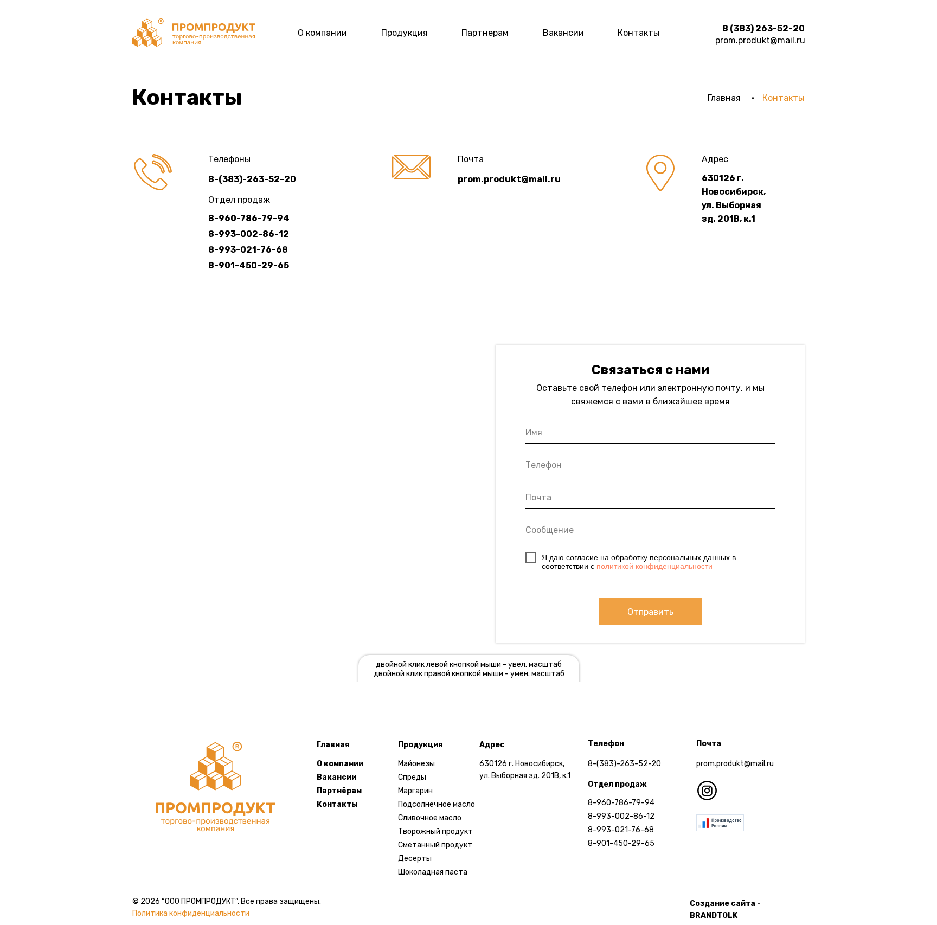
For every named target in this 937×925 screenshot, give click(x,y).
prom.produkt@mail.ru (760, 40)
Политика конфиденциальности (190, 913)
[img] (193, 32)
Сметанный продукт (435, 845)
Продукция (404, 33)
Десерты (415, 858)
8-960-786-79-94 (621, 802)
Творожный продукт (435, 831)
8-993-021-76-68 (621, 829)
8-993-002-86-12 (621, 816)
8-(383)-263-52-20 (624, 763)
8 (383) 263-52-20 (763, 28)
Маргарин (415, 790)
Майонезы (416, 763)
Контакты (638, 33)
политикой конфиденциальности (654, 566)
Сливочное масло (429, 818)
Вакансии (563, 33)
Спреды (412, 777)
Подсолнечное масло (436, 804)
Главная (724, 98)
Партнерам (485, 33)
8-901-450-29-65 (621, 843)
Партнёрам (339, 790)
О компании (322, 33)
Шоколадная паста (432, 872)
